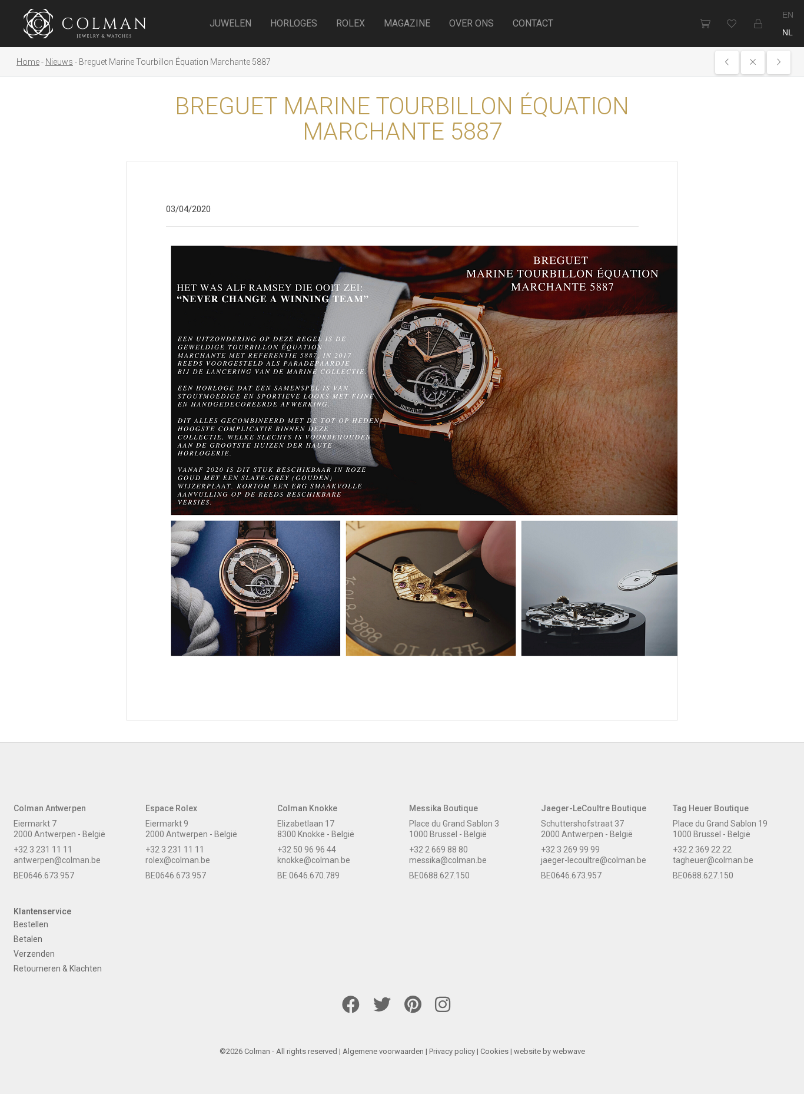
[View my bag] (705, 23)
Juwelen (230, 23)
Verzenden (34, 954)
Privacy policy (452, 1051)
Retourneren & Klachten (58, 968)
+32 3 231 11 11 (43, 849)
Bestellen (31, 924)
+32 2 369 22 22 (702, 849)
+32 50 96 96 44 (306, 849)
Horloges (293, 23)
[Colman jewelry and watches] (85, 25)
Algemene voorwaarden (383, 1051)
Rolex (350, 23)
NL (787, 32)
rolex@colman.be (177, 860)
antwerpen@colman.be (57, 860)
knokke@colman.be (313, 860)
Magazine (407, 23)
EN (787, 14)
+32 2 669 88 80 (438, 849)
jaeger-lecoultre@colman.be (593, 860)
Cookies (494, 1051)
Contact (533, 23)
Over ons (471, 23)
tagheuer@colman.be (713, 860)
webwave (569, 1051)
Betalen (28, 939)
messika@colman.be (448, 860)
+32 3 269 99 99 (570, 849)
